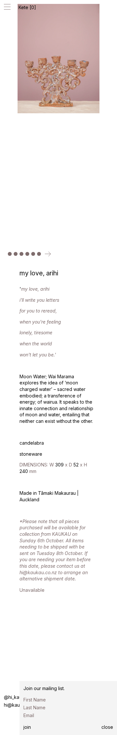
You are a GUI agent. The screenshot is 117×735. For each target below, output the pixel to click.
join (27, 727)
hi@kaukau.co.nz (22, 705)
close (107, 727)
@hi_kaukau (17, 697)
